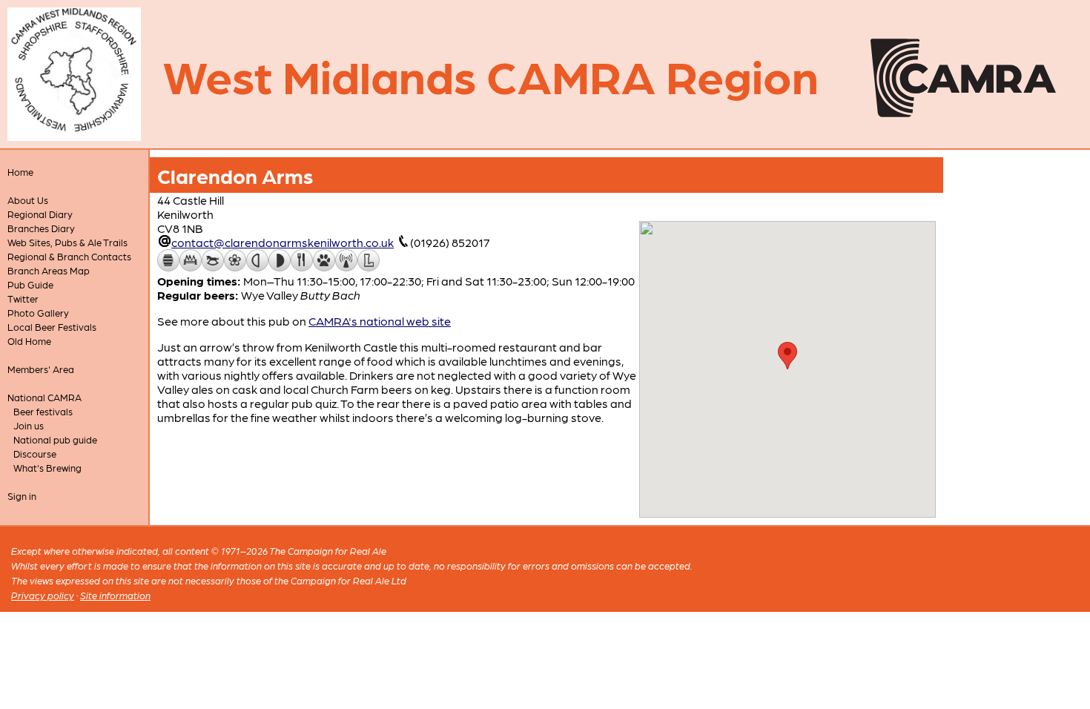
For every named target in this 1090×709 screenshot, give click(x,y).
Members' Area (40, 369)
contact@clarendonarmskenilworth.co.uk (282, 242)
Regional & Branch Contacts (69, 256)
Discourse (34, 453)
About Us (27, 199)
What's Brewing (47, 467)
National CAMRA (44, 397)
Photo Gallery (38, 312)
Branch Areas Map (48, 270)
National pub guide (55, 439)
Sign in (21, 495)
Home (20, 171)
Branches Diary (41, 228)
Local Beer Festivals (51, 326)
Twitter (23, 298)
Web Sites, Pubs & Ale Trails (67, 242)
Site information (115, 595)
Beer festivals (43, 411)
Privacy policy (42, 595)
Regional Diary (40, 214)
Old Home (29, 340)
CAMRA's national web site (379, 321)
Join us (28, 425)
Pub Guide (30, 284)
